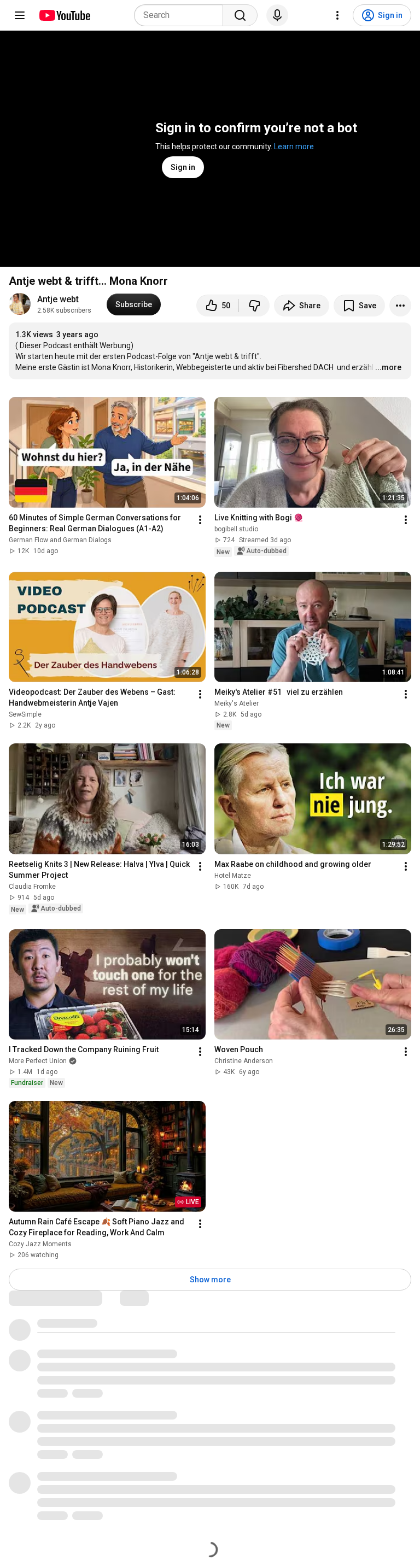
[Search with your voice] (277, 15)
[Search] (240, 15)
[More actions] (400, 305)
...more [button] (388, 367)
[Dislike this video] (254, 305)
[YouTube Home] (64, 15)
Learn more (294, 146)
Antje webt (58, 299)
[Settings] (337, 15)
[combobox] (181, 15)
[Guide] (19, 15)
